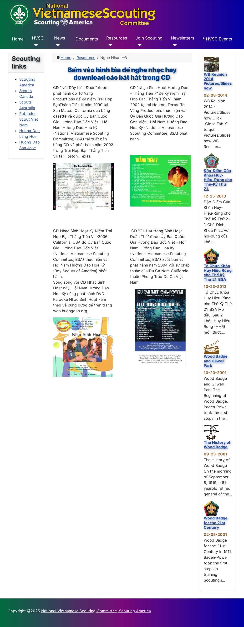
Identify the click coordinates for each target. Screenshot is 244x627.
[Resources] (109, 45)
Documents (87, 38)
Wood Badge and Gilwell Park (216, 361)
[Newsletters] (174, 45)
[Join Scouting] (139, 45)
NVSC (38, 37)
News (59, 37)
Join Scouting (149, 37)
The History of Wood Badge (217, 444)
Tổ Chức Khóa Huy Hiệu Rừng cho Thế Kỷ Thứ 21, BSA (218, 272)
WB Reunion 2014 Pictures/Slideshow (218, 81)
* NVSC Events (217, 38)
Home (18, 38)
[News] (57, 45)
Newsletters (182, 37)
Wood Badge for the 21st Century (216, 522)
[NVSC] (35, 45)
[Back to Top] (235, 618)
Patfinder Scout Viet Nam (28, 119)
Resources (116, 37)
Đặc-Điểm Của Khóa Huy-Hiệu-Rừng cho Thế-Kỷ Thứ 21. (218, 179)
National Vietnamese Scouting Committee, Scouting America (96, 610)
